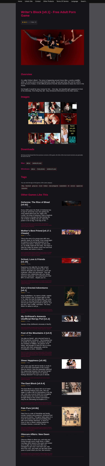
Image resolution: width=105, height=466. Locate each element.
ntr (68, 186)
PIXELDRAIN (41, 169)
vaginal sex (79, 186)
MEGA (28, 163)
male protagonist (53, 186)
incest (40, 186)
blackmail (28, 186)
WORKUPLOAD (37, 163)
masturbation (62, 186)
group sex (35, 186)
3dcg (23, 186)
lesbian (46, 186)
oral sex (73, 186)
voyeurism (24, 188)
